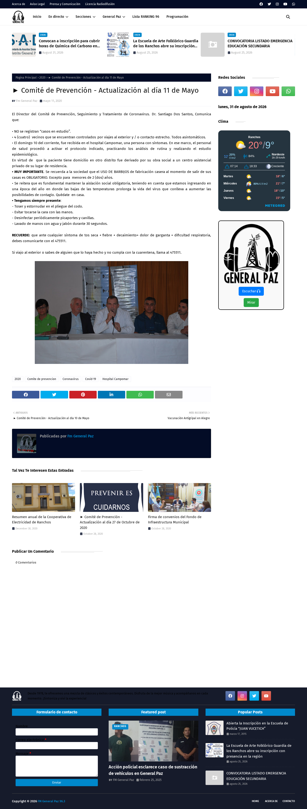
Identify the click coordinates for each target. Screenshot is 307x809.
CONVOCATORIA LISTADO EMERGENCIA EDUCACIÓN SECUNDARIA (260, 43)
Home (255, 801)
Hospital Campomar (115, 379)
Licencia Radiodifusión (100, 4)
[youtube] (285, 4)
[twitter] (269, 4)
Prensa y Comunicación (65, 4)
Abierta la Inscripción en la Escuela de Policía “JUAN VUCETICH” (257, 726)
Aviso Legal (37, 4)
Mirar (251, 302)
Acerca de (18, 4)
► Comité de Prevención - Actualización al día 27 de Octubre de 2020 (110, 522)
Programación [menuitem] (177, 17)
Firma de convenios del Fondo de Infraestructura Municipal (174, 520)
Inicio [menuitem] (37, 17)
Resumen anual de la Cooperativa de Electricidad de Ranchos (41, 520)
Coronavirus (71, 379)
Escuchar (249, 291)
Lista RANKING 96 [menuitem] (145, 17)
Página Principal (26, 77)
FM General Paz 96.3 (51, 801)
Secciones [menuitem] (83, 17)
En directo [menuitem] (56, 17)
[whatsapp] (293, 4)
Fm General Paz (26, 101)
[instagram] (277, 4)
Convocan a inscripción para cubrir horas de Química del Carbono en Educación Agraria (69, 44)
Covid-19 (90, 379)
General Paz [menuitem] (112, 17)
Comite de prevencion (41, 379)
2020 (42, 77)
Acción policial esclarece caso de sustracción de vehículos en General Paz (153, 770)
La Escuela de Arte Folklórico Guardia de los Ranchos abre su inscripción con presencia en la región (165, 44)
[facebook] (261, 4)
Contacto (289, 801)
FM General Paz (123, 780)
